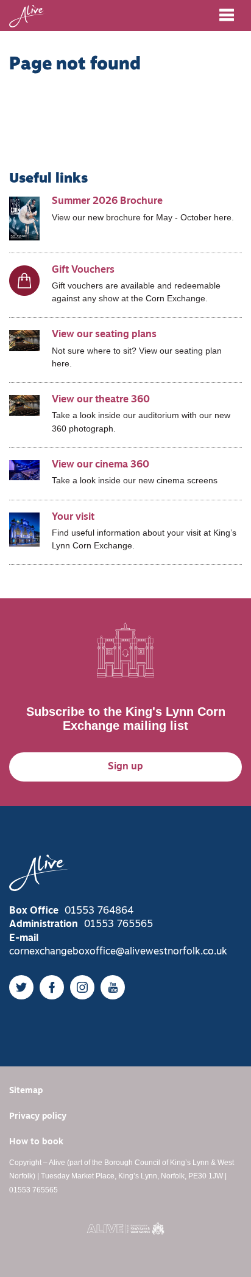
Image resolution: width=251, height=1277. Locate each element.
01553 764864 (99, 911)
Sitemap (26, 1091)
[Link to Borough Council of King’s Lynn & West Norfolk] (125, 1228)
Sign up (125, 767)
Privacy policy (37, 1116)
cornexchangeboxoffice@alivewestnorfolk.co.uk (118, 952)
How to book (36, 1142)
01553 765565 (118, 924)
